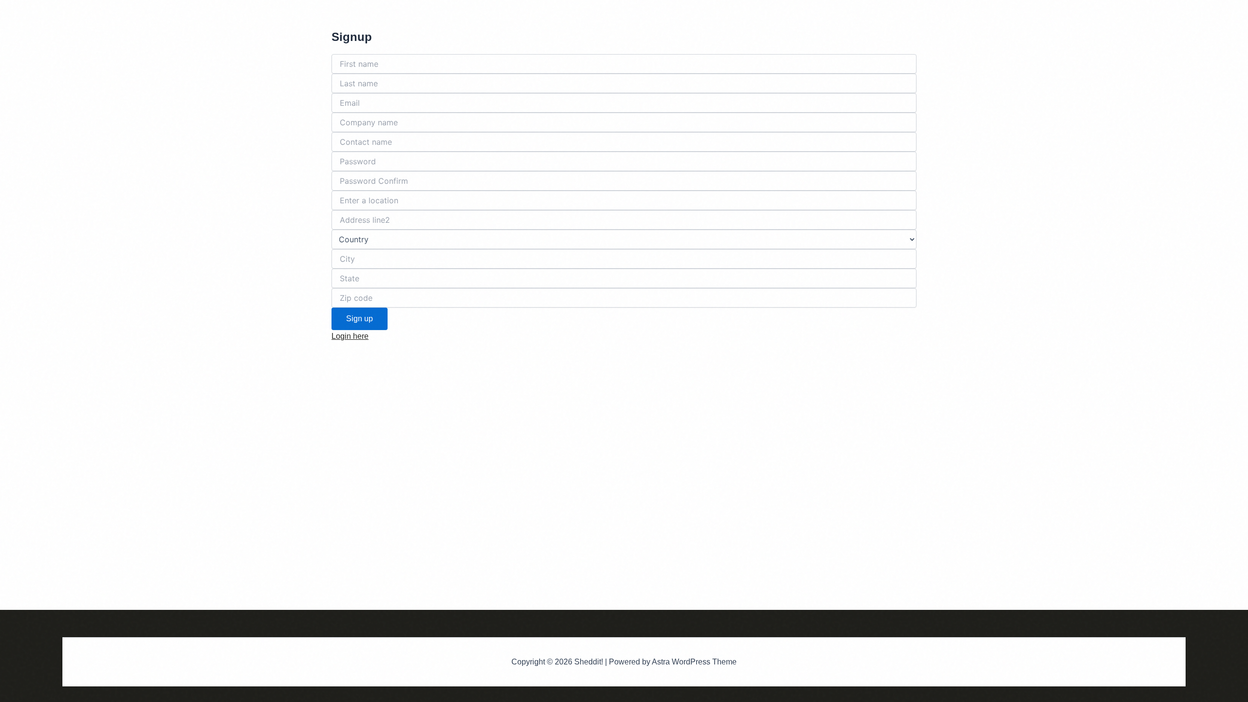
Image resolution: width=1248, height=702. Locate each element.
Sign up (359, 318)
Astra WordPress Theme (694, 662)
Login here (350, 336)
